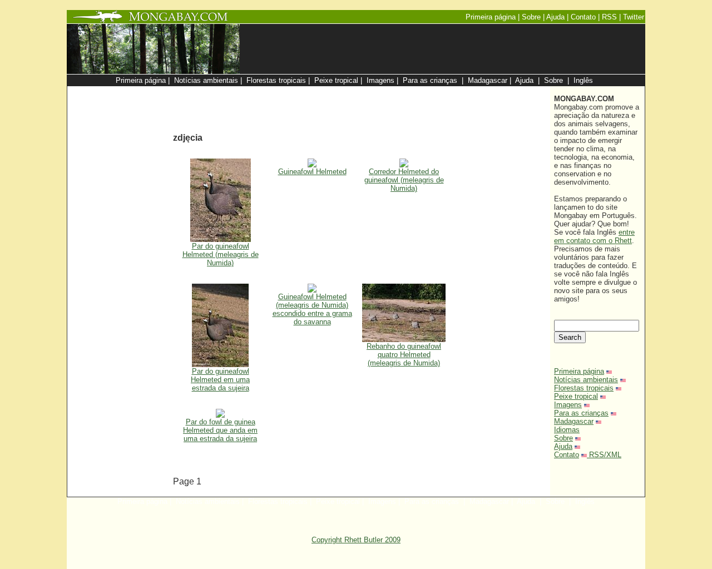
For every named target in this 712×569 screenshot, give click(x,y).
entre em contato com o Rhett (594, 236)
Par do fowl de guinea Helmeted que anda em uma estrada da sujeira (220, 430)
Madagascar (574, 421)
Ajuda (563, 446)
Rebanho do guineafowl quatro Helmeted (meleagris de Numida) (404, 354)
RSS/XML (605, 455)
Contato (566, 455)
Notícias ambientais (586, 379)
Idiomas (567, 429)
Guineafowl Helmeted (312, 171)
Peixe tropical (576, 396)
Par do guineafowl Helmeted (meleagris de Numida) (220, 254)
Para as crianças (581, 413)
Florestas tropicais (584, 388)
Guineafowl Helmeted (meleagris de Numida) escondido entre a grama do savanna (312, 309)
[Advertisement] (413, 92)
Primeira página (579, 371)
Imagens (568, 404)
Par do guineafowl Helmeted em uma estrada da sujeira (220, 379)
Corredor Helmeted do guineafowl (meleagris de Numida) (404, 179)
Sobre (563, 438)
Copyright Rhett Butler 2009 (356, 540)
